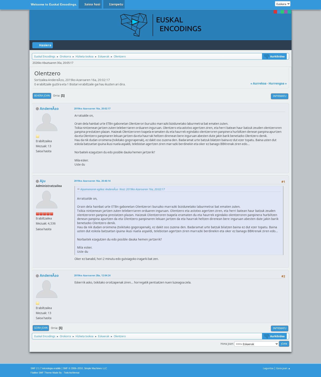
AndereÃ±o (49, 108)
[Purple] (286, 12)
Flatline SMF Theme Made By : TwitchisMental (55, 372)
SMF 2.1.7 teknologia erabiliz (46, 368)
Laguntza (268, 368)
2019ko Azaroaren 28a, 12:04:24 (92, 275)
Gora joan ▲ (283, 368)
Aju (43, 180)
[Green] (282, 12)
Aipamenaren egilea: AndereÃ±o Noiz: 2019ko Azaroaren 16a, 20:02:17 (122, 189)
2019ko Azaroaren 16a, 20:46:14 (92, 180)
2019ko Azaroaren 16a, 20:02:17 (92, 108)
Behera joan (42, 95)
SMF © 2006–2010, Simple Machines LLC (85, 368)
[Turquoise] (289, 12)
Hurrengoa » (278, 83)
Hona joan (227, 344)
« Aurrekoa (258, 83)
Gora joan (41, 327)
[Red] (275, 12)
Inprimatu (279, 96)
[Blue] (279, 12)
